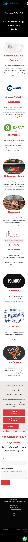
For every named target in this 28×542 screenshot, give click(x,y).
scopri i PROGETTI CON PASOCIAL (14, 420)
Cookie (25, 531)
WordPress (14, 534)
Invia (5, 482)
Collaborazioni (6, 529)
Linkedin (14, 515)
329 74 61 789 (15, 507)
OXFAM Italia (14, 135)
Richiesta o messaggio (7, 468)
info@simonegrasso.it (16, 509)
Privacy (25, 529)
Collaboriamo (17, 529)
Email (3, 459)
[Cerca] (25, 3)
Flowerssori (14, 212)
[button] (24, 538)
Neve (2, 534)
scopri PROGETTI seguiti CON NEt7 (14, 412)
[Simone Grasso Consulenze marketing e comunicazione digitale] (11, 3)
